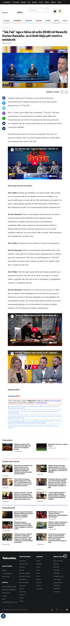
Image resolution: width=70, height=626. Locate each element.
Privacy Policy (6, 593)
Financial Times (58, 582)
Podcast (21, 588)
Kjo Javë (21, 570)
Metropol (39, 582)
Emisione (23, 2)
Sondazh (34, 2)
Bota (57, 21)
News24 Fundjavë (24, 582)
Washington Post (58, 576)
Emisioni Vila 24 (23, 564)
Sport (48, 21)
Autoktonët (22, 561)
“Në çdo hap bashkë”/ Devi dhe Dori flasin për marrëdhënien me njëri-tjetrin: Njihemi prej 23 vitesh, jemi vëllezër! (34, 412)
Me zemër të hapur (24, 576)
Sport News (22, 592)
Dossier (47, 2)
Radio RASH (5, 576)
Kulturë (38, 579)
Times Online (57, 579)
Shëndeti (53, 2)
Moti (29, 2)
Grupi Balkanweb (41, 403)
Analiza (38, 585)
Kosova (28, 21)
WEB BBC (56, 567)
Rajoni (39, 21)
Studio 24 (22, 595)
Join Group (54, 401)
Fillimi (6, 21)
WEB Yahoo (57, 585)
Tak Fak (8, 27)
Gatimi (59, 2)
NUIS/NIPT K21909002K (9, 590)
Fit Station (22, 567)
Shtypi (41, 2)
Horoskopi (6, 6)
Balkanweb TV (7, 2)
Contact (4, 596)
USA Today (57, 592)
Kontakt (19, 6)
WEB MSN (57, 588)
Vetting (21, 601)
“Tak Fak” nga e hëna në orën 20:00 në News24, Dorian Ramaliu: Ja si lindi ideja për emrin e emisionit (33, 426)
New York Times (58, 561)
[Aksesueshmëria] (3, 616)
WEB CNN (56, 570)
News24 (13, 6)
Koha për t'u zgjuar (24, 573)
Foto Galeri (16, 2)
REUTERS (56, 573)
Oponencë (22, 585)
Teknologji (39, 588)
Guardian (56, 564)
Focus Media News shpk (9, 586)
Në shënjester (23, 579)
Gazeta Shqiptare (7, 573)
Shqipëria (17, 21)
